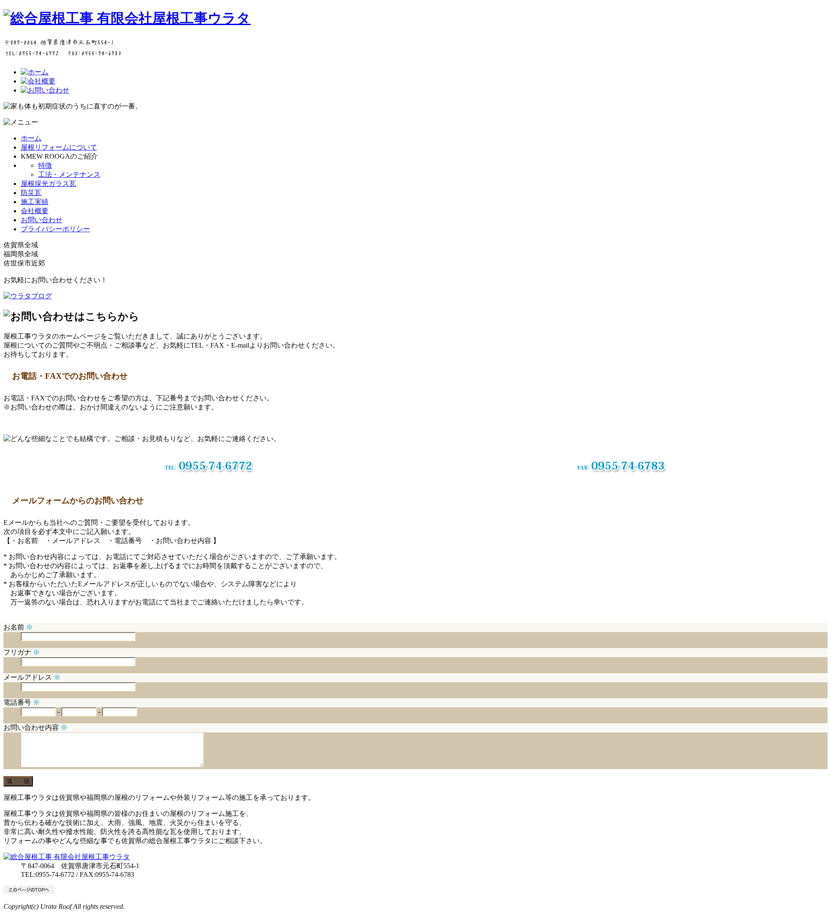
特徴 (45, 165)
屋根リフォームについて (59, 147)
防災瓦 (31, 192)
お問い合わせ (41, 220)
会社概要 (34, 210)
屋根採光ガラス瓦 (48, 183)
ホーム (31, 138)
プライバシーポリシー (55, 229)
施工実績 (34, 201)
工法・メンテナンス (69, 174)
